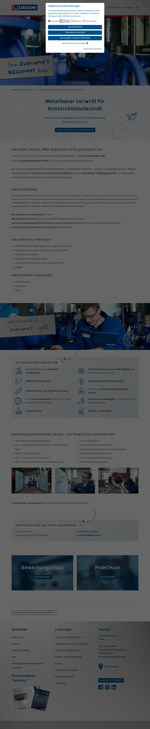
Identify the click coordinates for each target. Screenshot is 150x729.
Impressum (98, 49)
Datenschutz (88, 49)
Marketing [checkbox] (77, 21)
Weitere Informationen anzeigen (74, 43)
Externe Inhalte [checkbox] (91, 21)
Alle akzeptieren (75, 27)
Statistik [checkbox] (66, 21)
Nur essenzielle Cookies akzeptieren (75, 38)
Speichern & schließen (75, 33)
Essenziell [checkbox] (54, 21)
